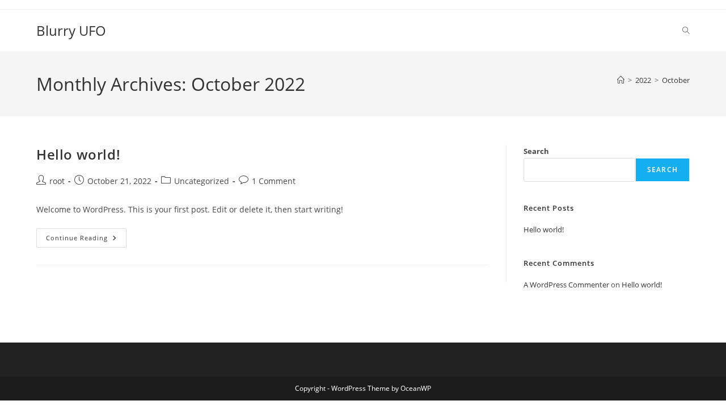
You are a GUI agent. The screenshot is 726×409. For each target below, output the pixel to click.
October (676, 80)
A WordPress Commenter (566, 284)
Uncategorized (201, 181)
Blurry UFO (71, 30)
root (57, 181)
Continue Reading (86, 240)
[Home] (620, 80)
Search (536, 151)
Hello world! (78, 154)
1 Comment (274, 181)
